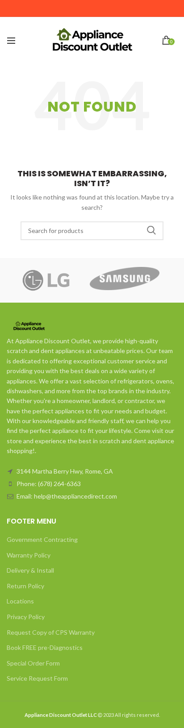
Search (151, 230)
